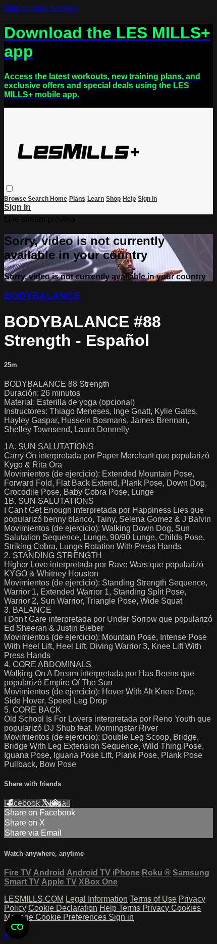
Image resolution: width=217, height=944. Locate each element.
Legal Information (97, 899)
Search (39, 198)
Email (59, 803)
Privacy (156, 908)
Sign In (17, 207)
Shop (113, 198)
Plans (77, 198)
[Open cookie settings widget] (17, 927)
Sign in (147, 198)
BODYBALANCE (42, 295)
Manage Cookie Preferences (56, 917)
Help (129, 198)
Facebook (23, 803)
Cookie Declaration (62, 908)
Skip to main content (40, 8)
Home (58, 198)
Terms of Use (153, 899)
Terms (130, 908)
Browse (16, 198)
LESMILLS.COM (34, 899)
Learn (95, 198)
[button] (9, 188)
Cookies (186, 908)
